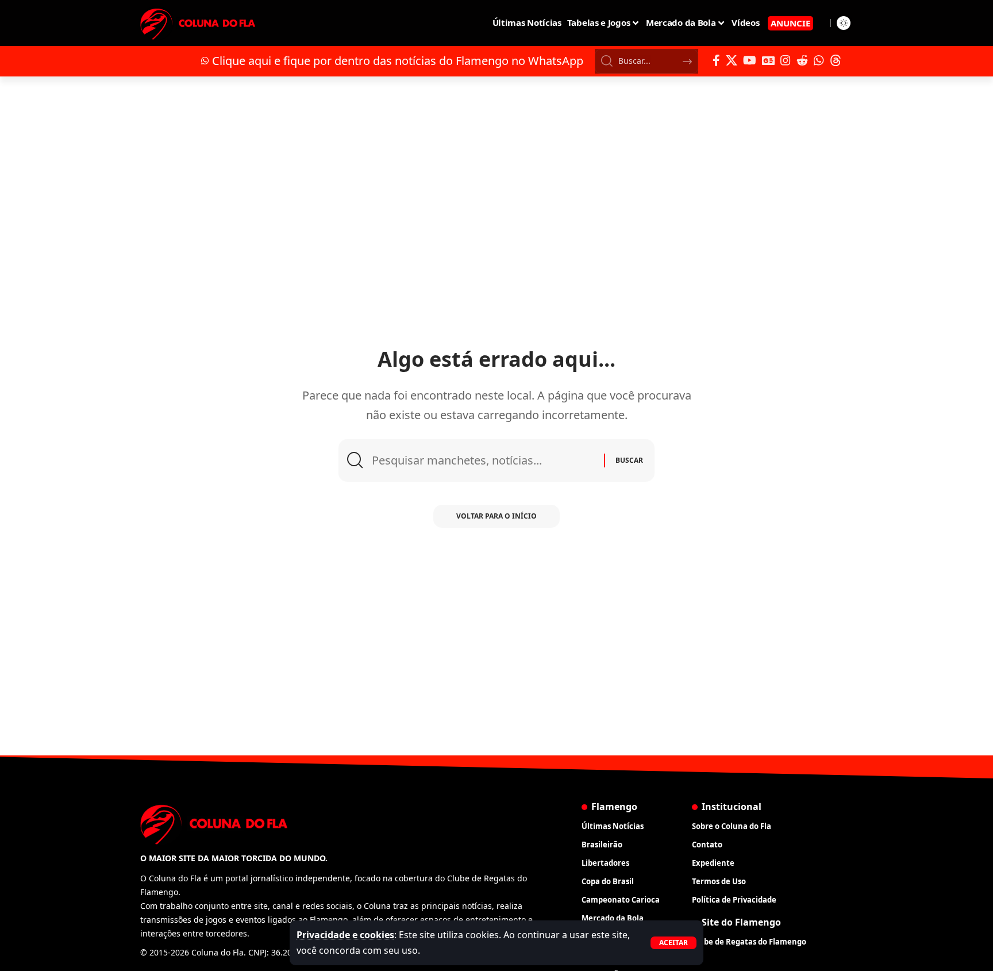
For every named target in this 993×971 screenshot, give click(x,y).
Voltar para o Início (496, 516)
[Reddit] (802, 60)
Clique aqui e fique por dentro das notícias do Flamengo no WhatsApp (397, 60)
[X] (731, 60)
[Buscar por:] (483, 460)
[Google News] (768, 60)
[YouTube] (749, 60)
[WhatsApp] (819, 60)
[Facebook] (716, 60)
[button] (673, 943)
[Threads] (835, 60)
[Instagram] (786, 60)
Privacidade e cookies (345, 934)
